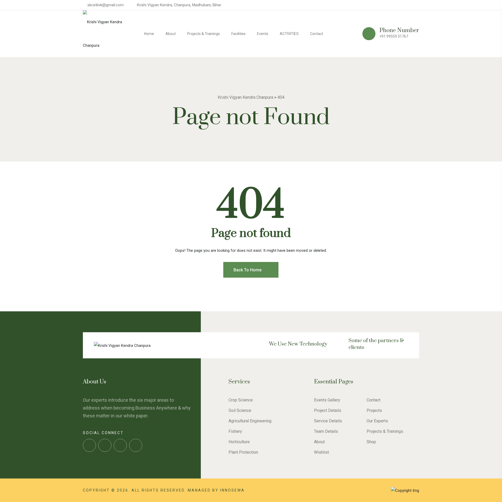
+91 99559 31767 (393, 36)
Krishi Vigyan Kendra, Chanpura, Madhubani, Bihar (179, 5)
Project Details (327, 410)
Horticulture (239, 441)
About (171, 34)
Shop (371, 441)
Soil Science (240, 410)
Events (262, 34)
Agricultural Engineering (250, 420)
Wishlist (321, 452)
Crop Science (241, 400)
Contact (316, 34)
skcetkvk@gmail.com (105, 5)
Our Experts (377, 420)
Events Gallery (327, 400)
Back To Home (248, 269)
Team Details (326, 431)
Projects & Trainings (203, 34)
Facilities (238, 34)
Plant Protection (243, 452)
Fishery (235, 431)
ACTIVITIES (289, 34)
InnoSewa (232, 490)
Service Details (328, 420)
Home (149, 34)
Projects (374, 410)
